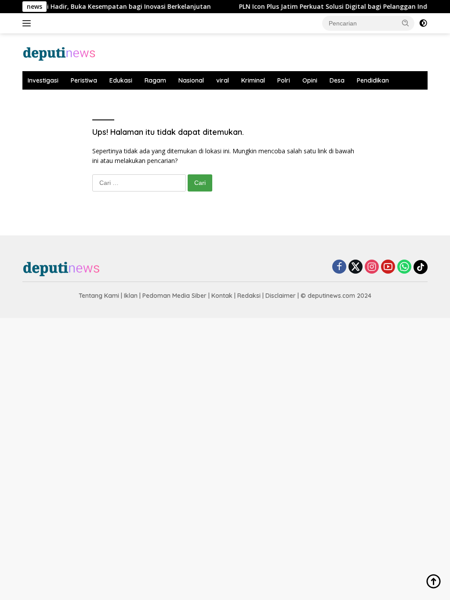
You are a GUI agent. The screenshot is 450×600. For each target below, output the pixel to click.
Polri (283, 80)
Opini (309, 80)
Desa (337, 80)
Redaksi (249, 296)
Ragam (155, 80)
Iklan (131, 296)
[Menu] (28, 23)
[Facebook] (339, 267)
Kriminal (253, 80)
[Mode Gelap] (423, 23)
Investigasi (43, 80)
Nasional (191, 80)
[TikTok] (421, 267)
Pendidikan (373, 80)
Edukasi (120, 80)
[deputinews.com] (59, 51)
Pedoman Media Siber (174, 296)
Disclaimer (280, 296)
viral (222, 80)
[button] (405, 23)
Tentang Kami (99, 296)
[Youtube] (388, 267)
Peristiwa (84, 80)
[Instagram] (372, 267)
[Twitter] (355, 267)
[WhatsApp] (404, 267)
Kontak (221, 296)
